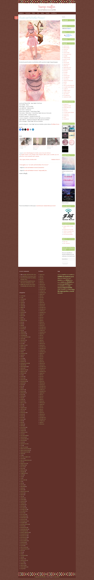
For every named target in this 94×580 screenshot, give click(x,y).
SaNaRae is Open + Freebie (52, 145)
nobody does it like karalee (68, 80)
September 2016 (43, 332)
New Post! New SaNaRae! (68, 234)
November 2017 (43, 309)
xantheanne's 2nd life (67, 97)
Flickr (33, 13)
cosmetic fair (23, 333)
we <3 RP (22, 562)
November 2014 (43, 368)
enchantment (23, 353)
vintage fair (23, 558)
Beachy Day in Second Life (68, 229)
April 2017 (41, 320)
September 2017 (43, 312)
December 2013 (43, 386)
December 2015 (43, 346)
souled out (22, 498)
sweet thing (71, 289)
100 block (22, 296)
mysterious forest (24, 443)
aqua (21, 309)
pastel (67, 286)
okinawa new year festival (25, 448)
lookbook (22, 424)
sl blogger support (66, 90)
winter (33, 156)
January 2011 (42, 415)
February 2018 (42, 304)
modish (59, 286)
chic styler (65, 51)
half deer (71, 280)
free (34, 153)
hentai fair (22, 401)
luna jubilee (65, 72)
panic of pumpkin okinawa (25, 460)
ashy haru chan (66, 46)
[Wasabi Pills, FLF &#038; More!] (25, 141)
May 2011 (41, 409)
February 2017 (42, 323)
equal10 (22, 355)
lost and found (23, 427)
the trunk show (23, 544)
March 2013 (42, 401)
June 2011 (41, 407)
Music (42, 13)
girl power (22, 389)
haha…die (65, 60)
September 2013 (43, 391)
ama (61, 274)
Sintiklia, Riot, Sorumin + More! (29, 286)
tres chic (22, 545)
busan (22, 330)
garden (22, 384)
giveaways (22, 391)
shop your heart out (24, 491)
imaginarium (23, 407)
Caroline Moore (56, 576)
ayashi (70, 274)
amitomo (26, 154)
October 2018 (42, 291)
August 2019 (42, 274)
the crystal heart (23, 516)
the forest (49, 153)
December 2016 (43, 327)
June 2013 (41, 396)
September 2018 (43, 292)
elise (61, 278)
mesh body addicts (24, 438)
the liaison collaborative (25, 532)
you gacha (22, 568)
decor (22, 343)
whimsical (22, 563)
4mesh (22, 300)
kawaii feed (65, 110)
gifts (21, 387)
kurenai (22, 417)
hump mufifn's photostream (68, 36)
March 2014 (42, 381)
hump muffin (47, 6)
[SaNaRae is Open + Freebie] (53, 141)
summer (67, 289)
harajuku (22, 399)
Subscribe (65, 262)
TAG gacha (23, 502)
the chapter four (24, 509)
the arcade (44, 153)
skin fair (22, 494)
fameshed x (23, 361)
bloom (22, 322)
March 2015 (42, 361)
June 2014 (41, 376)
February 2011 (42, 414)
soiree (22, 496)
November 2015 (43, 348)
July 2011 (41, 406)
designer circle (23, 345)
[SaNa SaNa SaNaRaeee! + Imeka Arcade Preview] (39, 141)
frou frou (22, 378)
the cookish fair (23, 511)
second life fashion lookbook (68, 112)
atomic (67, 274)
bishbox (22, 314)
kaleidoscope (65, 65)
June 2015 (41, 356)
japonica (22, 411)
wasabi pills (30, 156)
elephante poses (69, 276)
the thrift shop (23, 542)
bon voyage (23, 327)
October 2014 (42, 370)
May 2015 (41, 358)
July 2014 (41, 374)
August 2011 (42, 404)
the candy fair (23, 507)
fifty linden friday (24, 369)
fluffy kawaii (23, 373)
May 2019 (41, 279)
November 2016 (43, 328)
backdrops (22, 312)
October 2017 (42, 310)
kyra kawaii (65, 70)
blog (21, 317)
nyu (65, 286)
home (22, 404)
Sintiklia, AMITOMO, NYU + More (30, 274)
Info (38, 13)
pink (69, 286)
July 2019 (41, 276)
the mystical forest (24, 534)
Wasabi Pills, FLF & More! (23, 145)
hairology (22, 396)
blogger (22, 319)
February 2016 (42, 343)
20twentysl (23, 299)
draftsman (22, 348)
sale (21, 481)
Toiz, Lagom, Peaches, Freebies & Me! (28, 159)
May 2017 (41, 319)
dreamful (22, 350)
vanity (22, 557)
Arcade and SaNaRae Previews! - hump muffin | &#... (35, 170)
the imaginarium (24, 530)
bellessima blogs (66, 47)
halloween (59, 282)
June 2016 (41, 337)
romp (22, 476)
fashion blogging (29, 153)
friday (68, 280)
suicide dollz (23, 499)
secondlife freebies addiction (68, 87)
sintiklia (59, 289)
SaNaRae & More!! (55, 159)
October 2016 (42, 330)
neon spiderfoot (66, 77)
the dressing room (24, 521)
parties (22, 461)
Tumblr (47, 13)
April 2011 (41, 411)
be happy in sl (65, 104)
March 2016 (42, 342)
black (73, 274)
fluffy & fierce (23, 371)
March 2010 (42, 424)
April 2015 (41, 360)
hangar (22, 397)
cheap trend (65, 49)
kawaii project (23, 412)
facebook (65, 20)
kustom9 (22, 419)
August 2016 (42, 333)
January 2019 (42, 286)
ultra (21, 553)
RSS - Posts (65, 241)
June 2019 (41, 277)
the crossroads (23, 514)
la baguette (41, 154)
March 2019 (42, 282)
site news (22, 493)
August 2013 (42, 392)
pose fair (22, 468)
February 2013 (42, 402)
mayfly (59, 284)
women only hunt (24, 567)
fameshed (22, 360)
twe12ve (22, 550)
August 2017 (42, 314)
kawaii (69, 282)
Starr (21, 276)
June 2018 (41, 297)
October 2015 (42, 350)
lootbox (22, 425)
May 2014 (41, 378)
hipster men (23, 402)
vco (69, 291)
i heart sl (65, 109)
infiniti (65, 282)
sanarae (40, 153)
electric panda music (67, 54)
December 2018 (43, 287)
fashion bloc (23, 365)
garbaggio (34, 154)
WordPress (54, 13)
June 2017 (41, 317)
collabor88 (22, 332)
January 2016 (42, 345)
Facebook (28, 13)
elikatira (59, 278)
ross (21, 478)
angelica (64, 274)
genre (22, 386)
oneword (22, 458)
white (59, 293)
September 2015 (43, 351)
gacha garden (23, 379)
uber (21, 552)
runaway (60, 288)
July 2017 (41, 315)
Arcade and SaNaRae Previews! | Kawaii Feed (34, 167)
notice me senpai (24, 447)
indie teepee (23, 409)
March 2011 (42, 412)
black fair (22, 315)
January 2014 (42, 384)
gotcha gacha (23, 392)
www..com (68, 34)
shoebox (22, 488)
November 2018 (43, 289)
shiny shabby (23, 486)
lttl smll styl (23, 429)
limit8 (22, 420)
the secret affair (23, 539)
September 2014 (43, 371)
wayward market (24, 560)
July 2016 (41, 335)
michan (67, 284)
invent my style (66, 62)
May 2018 (41, 299)
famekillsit (65, 56)
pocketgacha (23, 465)
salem (22, 483)
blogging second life (67, 105)
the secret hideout (24, 540)
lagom (73, 282)
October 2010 (42, 420)
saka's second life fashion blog (68, 85)
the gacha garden (24, 527)
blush (22, 323)
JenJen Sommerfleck (24, 277)
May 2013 (41, 397)
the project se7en (24, 535)
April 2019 (41, 281)
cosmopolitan (23, 335)
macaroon (65, 74)
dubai (22, 351)
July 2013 (41, 394)
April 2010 (41, 422)
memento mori (23, 432)
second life (52, 154)
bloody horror (23, 320)
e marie (64, 278)
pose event (23, 466)
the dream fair (23, 519)
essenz (60, 280)
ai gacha (22, 302)
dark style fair (23, 340)
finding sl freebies (66, 57)
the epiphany (23, 522)
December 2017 (43, 307)
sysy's (56, 154)
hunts (22, 406)
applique (22, 307)
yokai (61, 293)
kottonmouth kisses (67, 69)
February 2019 (42, 284)
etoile (22, 356)
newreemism (65, 79)
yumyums (37, 156)
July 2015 (41, 355)
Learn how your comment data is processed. (46, 205)
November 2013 (43, 388)
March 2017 (42, 322)
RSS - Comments (66, 243)
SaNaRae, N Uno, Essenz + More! (30, 276)
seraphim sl (65, 88)
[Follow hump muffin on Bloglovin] (66, 28)
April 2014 (41, 379)
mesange (62, 284)
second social (65, 114)
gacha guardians (24, 381)
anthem (22, 304)
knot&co (22, 415)
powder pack (23, 470)
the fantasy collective (24, 524)
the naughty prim (66, 95)
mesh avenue (23, 437)
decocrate (22, 342)
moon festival (23, 440)
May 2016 (41, 338)
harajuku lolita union (67, 107)
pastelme (65, 82)
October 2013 (42, 389)
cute (63, 276)
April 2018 (41, 301)
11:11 (21, 297)
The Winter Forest (55, 124)
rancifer (65, 83)
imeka (37, 154)
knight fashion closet (67, 67)
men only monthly (24, 435)
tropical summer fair (24, 549)
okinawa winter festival (25, 452)
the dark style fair (24, 517)
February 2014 (42, 383)
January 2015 (42, 365)
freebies (36, 153)
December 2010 (43, 417)
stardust (63, 289)
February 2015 (42, 363)
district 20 (22, 346)
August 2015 (42, 353)
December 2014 (43, 366)
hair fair (22, 394)
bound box (22, 328)
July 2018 (41, 296)
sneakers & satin (66, 92)
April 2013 (41, 399)
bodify (22, 325)
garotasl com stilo (66, 59)
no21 (21, 445)
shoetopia (22, 489)
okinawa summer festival (25, 450)
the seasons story (24, 537)
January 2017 (42, 325)
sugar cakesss (66, 93)
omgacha (22, 453)
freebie (64, 280)
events (25, 153)
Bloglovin (21, 13)
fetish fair (22, 368)
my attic (22, 442)
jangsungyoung (66, 64)
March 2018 (42, 302)
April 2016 (41, 340)
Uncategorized (23, 555)
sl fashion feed (66, 115)
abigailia (23, 154)
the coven (22, 512)
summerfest (23, 501)
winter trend (23, 565)
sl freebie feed (66, 119)
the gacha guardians (24, 529)
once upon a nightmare (25, 456)
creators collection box (25, 337)
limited (22, 422)
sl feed (64, 117)
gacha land (22, 383)
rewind (22, 475)
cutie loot (22, 338)
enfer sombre (68, 278)
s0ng (63, 288)
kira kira (22, 414)
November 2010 (43, 419)
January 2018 (42, 305)
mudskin (62, 286)
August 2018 (42, 294)
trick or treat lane (24, 547)
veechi (26, 156)
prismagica (23, 471)
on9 (21, 455)
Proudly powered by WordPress (40, 576)
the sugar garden (63, 291)
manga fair (23, 430)
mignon (71, 284)
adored (59, 274)
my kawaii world (66, 75)
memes (22, 434)
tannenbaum (23, 504)
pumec (48, 154)
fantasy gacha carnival (25, 363)
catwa (30, 154)
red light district (23, 473)
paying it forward (24, 463)
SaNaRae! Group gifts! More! (68, 231)
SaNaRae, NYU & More (67, 232)
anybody (22, 305)
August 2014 (42, 373)
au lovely (22, 310)
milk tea (45, 154)
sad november (23, 480)
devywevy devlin (66, 52)
